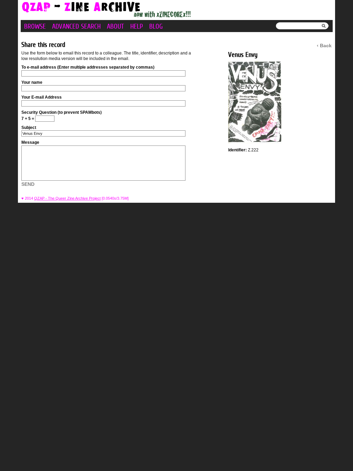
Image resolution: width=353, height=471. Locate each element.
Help (136, 26)
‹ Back (324, 45)
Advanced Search (76, 26)
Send (27, 184)
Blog (156, 26)
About (115, 26)
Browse (35, 26)
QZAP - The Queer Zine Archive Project (67, 198)
